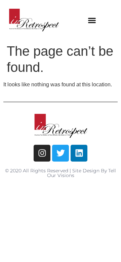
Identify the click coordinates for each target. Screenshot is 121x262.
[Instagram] (42, 153)
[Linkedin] (79, 153)
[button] (92, 20)
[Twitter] (60, 153)
